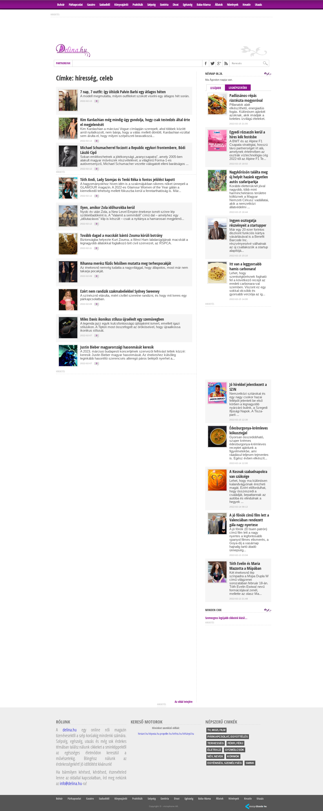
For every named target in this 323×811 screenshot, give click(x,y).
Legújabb (215, 88)
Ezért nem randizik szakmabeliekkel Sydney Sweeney (120, 291)
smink (250, 763)
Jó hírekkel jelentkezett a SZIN (248, 387)
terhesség (215, 743)
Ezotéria (164, 4)
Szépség (151, 4)
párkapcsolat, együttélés (227, 736)
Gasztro (91, 4)
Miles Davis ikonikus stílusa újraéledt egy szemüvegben (122, 319)
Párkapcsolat (76, 4)
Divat (175, 4)
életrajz (214, 749)
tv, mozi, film (216, 730)
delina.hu (70, 729)
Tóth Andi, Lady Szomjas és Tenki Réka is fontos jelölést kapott (127, 179)
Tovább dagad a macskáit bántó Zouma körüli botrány (121, 235)
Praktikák (137, 4)
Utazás (258, 4)
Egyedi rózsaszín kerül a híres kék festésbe (247, 134)
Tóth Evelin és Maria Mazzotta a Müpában (245, 566)
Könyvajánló (121, 4)
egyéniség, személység (224, 763)
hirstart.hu (143, 734)
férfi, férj (235, 743)
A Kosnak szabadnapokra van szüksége (248, 474)
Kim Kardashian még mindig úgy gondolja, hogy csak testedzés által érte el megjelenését (135, 122)
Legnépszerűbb (238, 88)
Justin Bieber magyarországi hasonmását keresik (117, 347)
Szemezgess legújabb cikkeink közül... (226, 618)
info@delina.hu (71, 783)
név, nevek (215, 756)
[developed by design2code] (256, 807)
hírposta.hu (154, 734)
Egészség (187, 4)
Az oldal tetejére (183, 701)
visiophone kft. (171, 806)
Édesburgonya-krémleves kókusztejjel (248, 430)
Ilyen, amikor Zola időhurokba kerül (107, 207)
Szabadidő (104, 4)
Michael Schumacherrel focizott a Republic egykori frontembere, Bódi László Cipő (132, 150)
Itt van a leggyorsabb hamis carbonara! (245, 266)
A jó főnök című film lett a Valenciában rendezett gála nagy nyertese (249, 520)
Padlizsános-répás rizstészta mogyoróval (246, 98)
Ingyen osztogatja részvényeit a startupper (247, 223)
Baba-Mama (203, 4)
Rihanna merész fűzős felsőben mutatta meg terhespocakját (125, 263)
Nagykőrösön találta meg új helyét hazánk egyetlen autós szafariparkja (248, 177)
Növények (232, 4)
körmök (233, 756)
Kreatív (246, 4)
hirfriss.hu (177, 734)
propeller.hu (166, 734)
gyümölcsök (234, 749)
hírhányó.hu (188, 734)
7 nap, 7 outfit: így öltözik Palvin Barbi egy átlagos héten (123, 92)
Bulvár (60, 4)
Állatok (219, 4)
